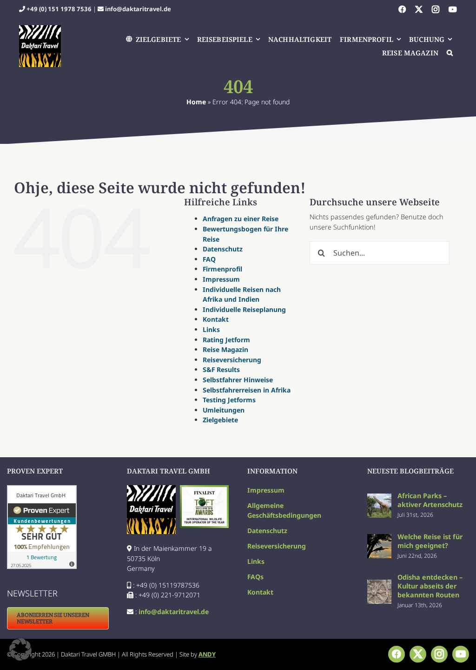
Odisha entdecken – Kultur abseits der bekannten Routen (430, 586)
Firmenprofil (222, 268)
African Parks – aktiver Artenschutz (430, 500)
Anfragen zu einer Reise (240, 218)
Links (211, 329)
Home (196, 101)
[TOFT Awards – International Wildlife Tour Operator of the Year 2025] (204, 488)
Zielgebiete (220, 419)
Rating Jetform (226, 339)
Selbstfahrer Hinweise (238, 379)
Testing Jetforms (229, 399)
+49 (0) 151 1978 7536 (59, 9)
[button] (450, 53)
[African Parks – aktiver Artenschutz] (379, 498)
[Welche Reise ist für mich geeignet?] (379, 539)
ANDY (207, 654)
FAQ (209, 259)
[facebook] (402, 9)
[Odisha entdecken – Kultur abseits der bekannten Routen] (379, 584)
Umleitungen (224, 410)
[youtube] (453, 9)
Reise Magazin (225, 349)
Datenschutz (223, 248)
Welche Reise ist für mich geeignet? (430, 541)
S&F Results (221, 369)
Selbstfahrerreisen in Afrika (247, 390)
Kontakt (216, 319)
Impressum (221, 279)
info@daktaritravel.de (138, 9)
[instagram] (435, 9)
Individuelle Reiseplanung (244, 309)
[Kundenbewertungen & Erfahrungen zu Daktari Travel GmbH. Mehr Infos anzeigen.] (58, 527)
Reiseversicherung (232, 359)
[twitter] (419, 9)
